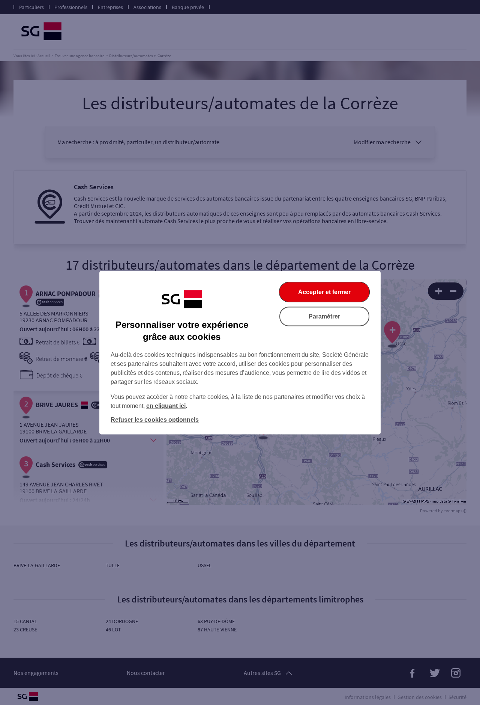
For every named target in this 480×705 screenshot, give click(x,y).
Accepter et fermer (324, 291)
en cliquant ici (166, 405)
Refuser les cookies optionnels (155, 419)
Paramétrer (324, 316)
